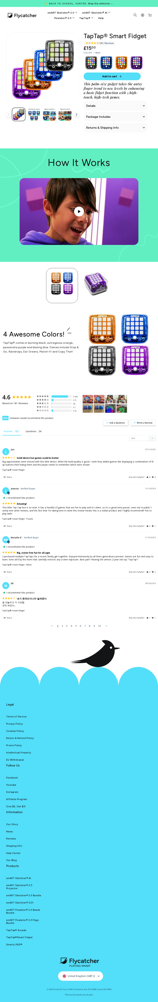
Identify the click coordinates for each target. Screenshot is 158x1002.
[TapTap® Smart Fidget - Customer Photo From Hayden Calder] (110, 399)
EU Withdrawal (15, 759)
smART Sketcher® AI (95, 12)
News (9, 831)
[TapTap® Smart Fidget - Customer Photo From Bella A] (110, 408)
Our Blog (11, 860)
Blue (106, 63)
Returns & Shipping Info (102, 127)
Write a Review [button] (144, 422)
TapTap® (85, 18)
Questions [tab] (31, 431)
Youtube (11, 784)
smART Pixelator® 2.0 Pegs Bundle (22, 921)
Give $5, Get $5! (16, 806)
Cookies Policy (15, 731)
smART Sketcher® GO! (20, 902)
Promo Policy (14, 745)
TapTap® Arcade (16, 930)
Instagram (12, 791)
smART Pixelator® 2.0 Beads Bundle (23, 911)
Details (91, 106)
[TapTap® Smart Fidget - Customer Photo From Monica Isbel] (88, 408)
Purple (136, 63)
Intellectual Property (18, 752)
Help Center (13, 853)
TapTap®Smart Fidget (19, 937)
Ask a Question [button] (117, 422)
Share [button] (9, 477)
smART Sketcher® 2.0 (61, 12)
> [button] (106, 625)
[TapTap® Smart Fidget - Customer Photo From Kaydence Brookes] (88, 399)
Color (92, 53)
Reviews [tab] (8, 431)
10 (99, 625)
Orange (121, 63)
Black (91, 63)
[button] (148, 477)
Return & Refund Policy (20, 738)
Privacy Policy (14, 723)
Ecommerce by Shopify (83, 995)
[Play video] (79, 211)
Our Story (12, 824)
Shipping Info (14, 845)
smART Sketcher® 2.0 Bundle (23, 895)
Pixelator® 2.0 (63, 18)
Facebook (12, 777)
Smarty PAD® (14, 944)
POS (67, 995)
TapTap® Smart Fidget (13, 469)
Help (101, 18)
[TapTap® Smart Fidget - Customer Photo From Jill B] (121, 408)
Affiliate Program (16, 799)
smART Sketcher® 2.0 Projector (19, 887)
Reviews (11, 838)
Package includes (98, 117)
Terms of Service (16, 716)
